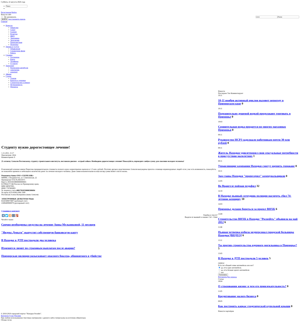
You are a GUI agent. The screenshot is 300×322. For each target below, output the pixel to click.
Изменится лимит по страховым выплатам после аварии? (38, 248)
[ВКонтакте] (3, 215)
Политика (14, 45)
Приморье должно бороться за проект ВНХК (246, 208)
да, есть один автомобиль (231, 268)
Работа (13, 53)
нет (222, 272)
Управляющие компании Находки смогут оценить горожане (256, 166)
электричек (14, 70)
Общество (14, 28)
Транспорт (10, 66)
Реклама (17, 316)
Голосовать (223, 275)
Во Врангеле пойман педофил (237, 185)
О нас (11, 316)
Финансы (14, 87)
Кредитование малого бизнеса (237, 296)
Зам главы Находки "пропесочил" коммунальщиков (251, 175)
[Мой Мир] (13, 215)
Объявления (15, 49)
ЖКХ (12, 36)
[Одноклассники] (10, 215)
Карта (12, 59)
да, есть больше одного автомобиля (235, 270)
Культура (13, 34)
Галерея (13, 32)
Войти (14, 12)
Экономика (14, 38)
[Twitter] (6, 215)
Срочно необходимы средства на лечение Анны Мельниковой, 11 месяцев (48, 224)
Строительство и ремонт (20, 83)
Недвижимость (16, 85)
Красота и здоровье (18, 80)
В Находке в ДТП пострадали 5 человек (243, 258)
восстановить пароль (17, 19)
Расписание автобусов (19, 68)
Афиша (8, 74)
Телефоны (14, 61)
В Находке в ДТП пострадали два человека (28, 240)
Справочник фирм (17, 51)
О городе (14, 64)
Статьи (8, 76)
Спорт (12, 30)
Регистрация (6, 12)
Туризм (13, 78)
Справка (9, 55)
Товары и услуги (12, 47)
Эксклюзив (14, 40)
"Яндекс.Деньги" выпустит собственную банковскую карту (39, 232)
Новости (9, 26)
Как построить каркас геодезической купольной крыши (254, 306)
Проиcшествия (16, 42)
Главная (4, 22)
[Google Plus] (16, 215)
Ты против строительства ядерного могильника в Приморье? (257, 245)
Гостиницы (14, 57)
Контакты (5, 316)
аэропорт (14, 72)
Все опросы (232, 277)
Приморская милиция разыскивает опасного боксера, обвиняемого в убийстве (51, 255)
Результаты (222, 277)
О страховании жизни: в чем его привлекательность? (252, 286)
